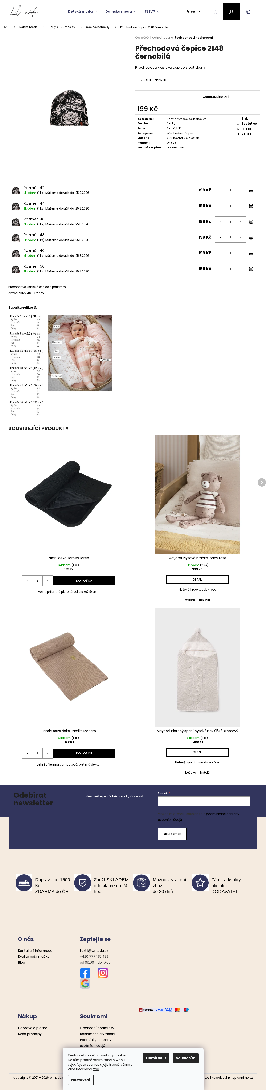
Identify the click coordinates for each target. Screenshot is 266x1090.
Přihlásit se (172, 834)
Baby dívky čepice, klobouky (186, 119)
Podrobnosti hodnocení (194, 38)
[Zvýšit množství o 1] (241, 190)
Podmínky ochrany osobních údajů (95, 1042)
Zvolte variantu (153, 80)
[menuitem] (82, 11)
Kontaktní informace (35, 950)
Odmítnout (156, 1058)
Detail (197, 579)
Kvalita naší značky (33, 956)
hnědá (205, 772)
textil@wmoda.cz (94, 950)
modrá (190, 600)
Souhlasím (185, 1058)
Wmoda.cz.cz (59, 1078)
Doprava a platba (32, 1028)
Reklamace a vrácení (97, 1033)
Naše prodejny (30, 1033)
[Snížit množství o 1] (220, 190)
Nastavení (80, 1079)
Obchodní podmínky (97, 1028)
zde (96, 1069)
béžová (204, 600)
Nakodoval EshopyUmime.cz (232, 1078)
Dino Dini (222, 97)
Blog (21, 962)
